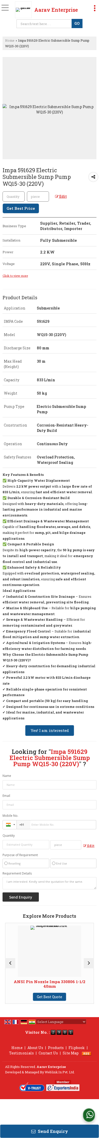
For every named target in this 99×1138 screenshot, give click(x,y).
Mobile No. (10, 815)
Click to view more (15, 276)
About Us (35, 1047)
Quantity (9, 835)
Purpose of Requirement (20, 855)
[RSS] (86, 1053)
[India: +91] (10, 824)
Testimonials (21, 1053)
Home (9, 40)
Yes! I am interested (49, 730)
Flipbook (77, 1047)
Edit (63, 196)
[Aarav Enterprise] (24, 9)
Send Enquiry (52, 1131)
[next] (89, 963)
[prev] (10, 963)
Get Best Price (21, 208)
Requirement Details (17, 873)
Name (7, 776)
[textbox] (44, 23)
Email (6, 796)
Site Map (71, 1053)
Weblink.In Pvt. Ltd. (60, 1072)
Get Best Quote (31, 996)
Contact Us (48, 1053)
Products (56, 1047)
